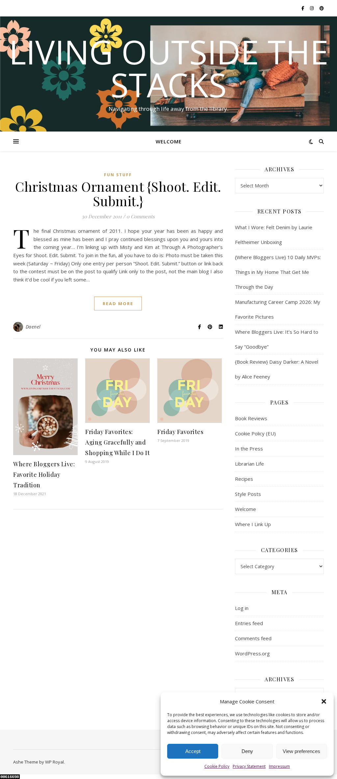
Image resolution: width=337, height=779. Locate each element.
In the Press (249, 448)
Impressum (279, 766)
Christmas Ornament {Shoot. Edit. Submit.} (118, 193)
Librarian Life (249, 463)
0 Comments (140, 216)
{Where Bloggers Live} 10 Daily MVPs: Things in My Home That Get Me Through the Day (278, 272)
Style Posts (248, 494)
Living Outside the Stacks (168, 68)
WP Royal (54, 762)
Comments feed (253, 638)
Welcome (169, 141)
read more (118, 303)
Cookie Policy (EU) (255, 433)
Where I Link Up (253, 524)
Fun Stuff (118, 175)
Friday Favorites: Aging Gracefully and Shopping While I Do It (117, 442)
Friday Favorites (180, 432)
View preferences (301, 751)
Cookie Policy (216, 766)
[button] (324, 701)
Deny (247, 751)
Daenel (33, 327)
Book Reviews (251, 418)
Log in (241, 608)
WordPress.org (252, 653)
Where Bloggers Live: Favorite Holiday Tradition (44, 474)
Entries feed (249, 623)
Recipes (244, 478)
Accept (192, 751)
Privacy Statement (249, 766)
